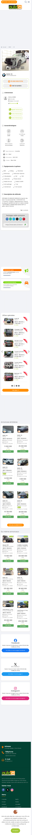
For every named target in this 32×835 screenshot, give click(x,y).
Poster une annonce (9, 2)
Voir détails (8, 451)
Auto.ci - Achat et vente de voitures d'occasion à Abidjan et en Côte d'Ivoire (15, 7)
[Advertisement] (16, 27)
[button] (4, 60)
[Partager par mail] (20, 219)
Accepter (15, 831)
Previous (2, 351)
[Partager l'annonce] (26, 56)
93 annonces (13, 103)
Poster (17, 802)
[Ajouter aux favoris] (26, 52)
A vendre (4, 799)
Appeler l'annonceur (16, 109)
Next (28, 351)
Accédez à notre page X (15, 674)
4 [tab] (19, 386)
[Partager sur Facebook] (7, 219)
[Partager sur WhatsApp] (10, 219)
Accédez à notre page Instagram (15, 698)
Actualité (17, 804)
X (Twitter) (18, 807)
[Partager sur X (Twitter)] (17, 219)
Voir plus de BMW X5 (15, 525)
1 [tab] (12, 386)
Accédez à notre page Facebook (15, 650)
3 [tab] (16, 386)
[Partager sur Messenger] (14, 219)
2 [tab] (14, 386)
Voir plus (15, 390)
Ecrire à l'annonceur (16, 114)
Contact (4, 804)
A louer (4, 802)
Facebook (4, 807)
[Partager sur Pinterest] (24, 219)
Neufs (16, 799)
